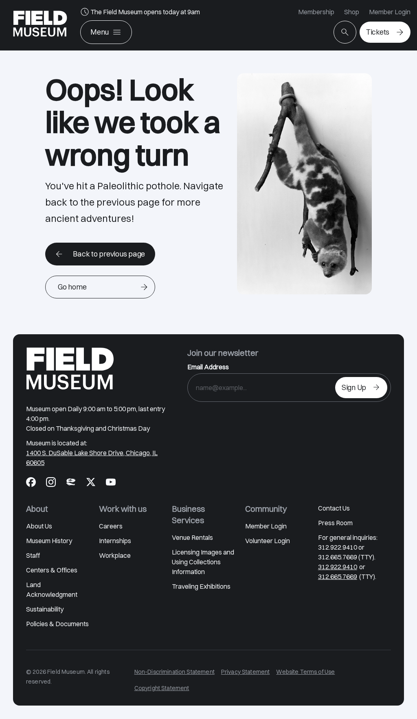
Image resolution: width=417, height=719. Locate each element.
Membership (316, 12)
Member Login (389, 12)
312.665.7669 (337, 576)
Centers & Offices (51, 570)
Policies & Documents (57, 624)
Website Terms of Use (305, 671)
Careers (111, 526)
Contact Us (334, 508)
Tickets (377, 32)
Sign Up (354, 387)
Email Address (208, 367)
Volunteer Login (267, 541)
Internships (115, 541)
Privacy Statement (245, 671)
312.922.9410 (337, 567)
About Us (39, 526)
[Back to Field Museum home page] (40, 25)
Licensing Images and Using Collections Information (203, 562)
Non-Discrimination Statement (174, 671)
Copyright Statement (161, 688)
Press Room (335, 523)
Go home (72, 287)
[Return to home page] (70, 368)
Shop (351, 12)
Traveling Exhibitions (201, 586)
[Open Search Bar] (345, 32)
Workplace (115, 555)
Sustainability (45, 609)
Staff (33, 555)
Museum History (49, 541)
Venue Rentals (192, 537)
